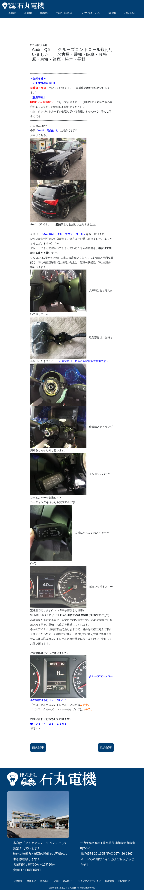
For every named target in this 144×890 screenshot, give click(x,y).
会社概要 (12, 13)
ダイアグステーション (90, 13)
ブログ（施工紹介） (64, 13)
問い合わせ (124, 880)
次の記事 (106, 747)
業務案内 (44, 13)
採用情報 (112, 13)
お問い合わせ (130, 13)
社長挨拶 (28, 13)
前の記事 (38, 747)
